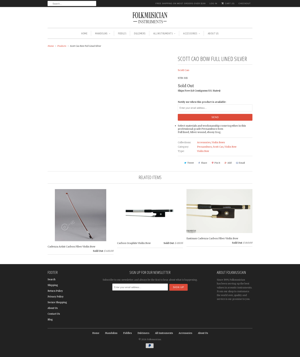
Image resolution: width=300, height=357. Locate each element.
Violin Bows (218, 142)
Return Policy (55, 290)
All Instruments (163, 33)
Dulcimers (140, 33)
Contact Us (54, 313)
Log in (213, 3)
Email (242, 162)
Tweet (190, 162)
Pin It (217, 162)
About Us (213, 33)
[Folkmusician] (150, 18)
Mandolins (101, 33)
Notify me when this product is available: (202, 102)
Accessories (190, 33)
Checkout (245, 3)
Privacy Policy (56, 296)
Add (229, 162)
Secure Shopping (57, 302)
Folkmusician (154, 339)
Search (51, 279)
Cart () (229, 3)
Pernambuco (204, 146)
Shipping (53, 285)
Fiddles (122, 33)
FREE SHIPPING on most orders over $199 (181, 3)
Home (84, 33)
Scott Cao (183, 70)
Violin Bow (230, 146)
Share (204, 162)
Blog (50, 319)
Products (61, 46)
